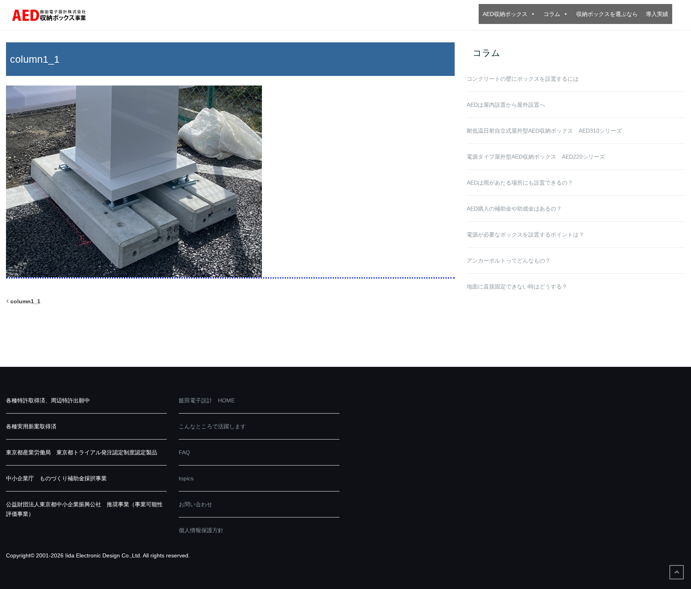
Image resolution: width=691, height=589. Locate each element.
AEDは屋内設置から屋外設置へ (506, 104)
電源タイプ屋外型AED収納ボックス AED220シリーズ (536, 156)
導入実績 (657, 14)
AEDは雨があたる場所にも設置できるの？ (520, 182)
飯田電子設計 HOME (207, 400)
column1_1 (25, 301)
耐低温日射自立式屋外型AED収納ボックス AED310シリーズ (544, 130)
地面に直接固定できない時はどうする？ (517, 286)
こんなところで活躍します (212, 426)
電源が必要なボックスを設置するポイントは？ (525, 234)
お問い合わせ (195, 504)
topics (186, 478)
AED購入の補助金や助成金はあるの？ (514, 208)
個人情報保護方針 (201, 530)
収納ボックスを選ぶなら (607, 14)
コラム (551, 14)
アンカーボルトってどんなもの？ (509, 260)
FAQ (184, 452)
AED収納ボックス (505, 14)
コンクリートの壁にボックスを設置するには (523, 79)
